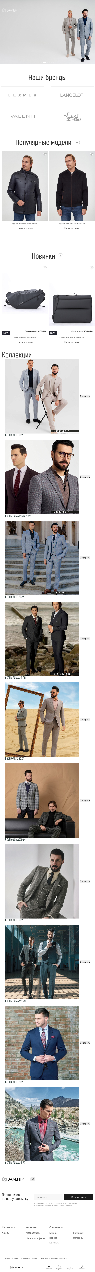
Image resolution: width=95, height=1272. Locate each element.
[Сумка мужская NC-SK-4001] (25, 300)
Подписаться (78, 1197)
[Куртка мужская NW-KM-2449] (72, 186)
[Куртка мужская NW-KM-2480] (25, 186)
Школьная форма (36, 1238)
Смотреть (85, 396)
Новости (53, 1237)
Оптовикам (79, 1233)
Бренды (53, 1233)
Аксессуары (33, 1232)
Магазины (78, 1237)
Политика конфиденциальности (54, 1258)
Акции (5, 1232)
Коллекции (8, 1227)
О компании (56, 1227)
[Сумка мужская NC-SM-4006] (72, 300)
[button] (92, 188)
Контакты (54, 1242)
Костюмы (31, 1227)
